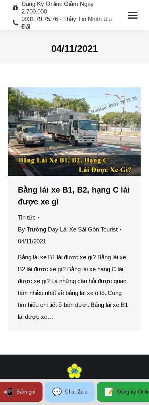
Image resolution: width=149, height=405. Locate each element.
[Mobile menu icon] (132, 15)
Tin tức (27, 217)
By (68, 229)
